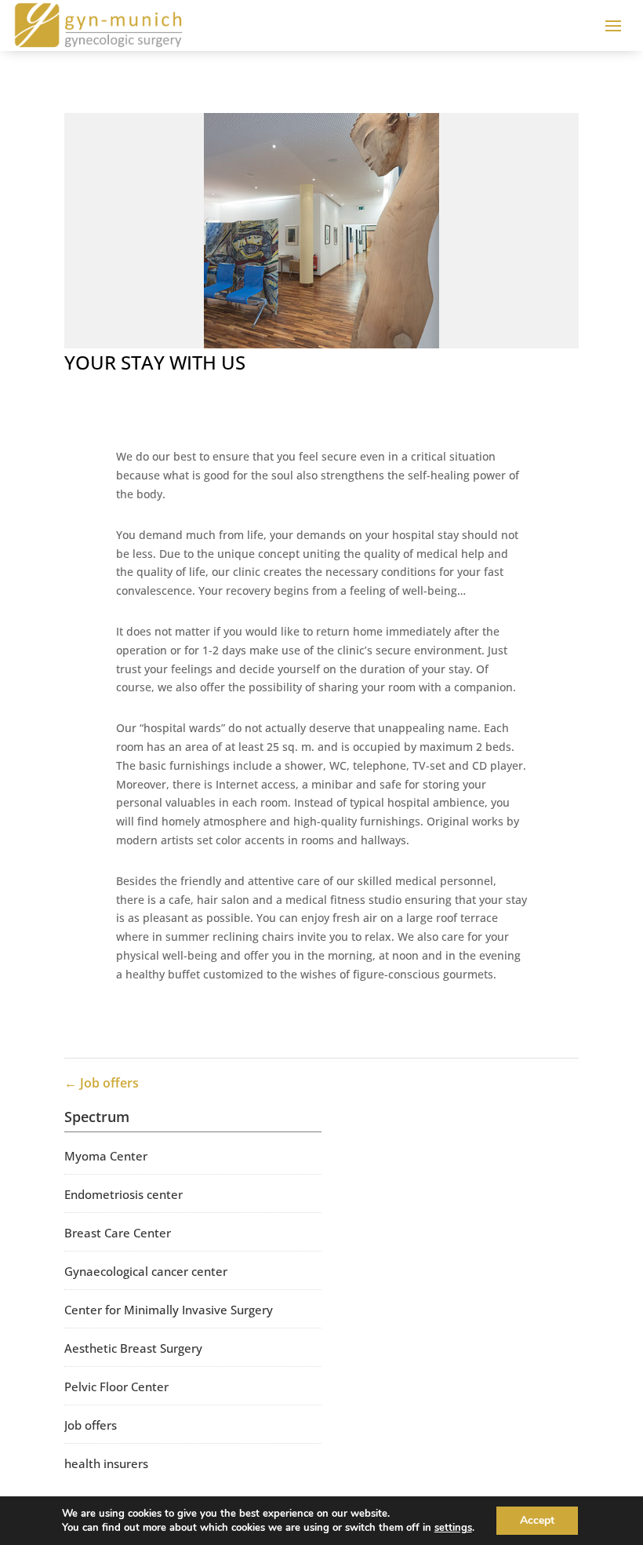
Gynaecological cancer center (145, 1271)
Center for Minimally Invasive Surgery (168, 1309)
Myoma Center (105, 1156)
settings (453, 1528)
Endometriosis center (123, 1194)
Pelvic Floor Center (116, 1386)
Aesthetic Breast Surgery (133, 1348)
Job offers (90, 1425)
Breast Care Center (117, 1233)
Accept (537, 1520)
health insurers (106, 1463)
